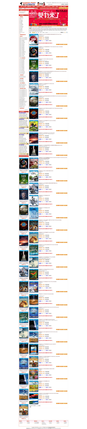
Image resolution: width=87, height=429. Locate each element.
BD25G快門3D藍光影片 (22, 77)
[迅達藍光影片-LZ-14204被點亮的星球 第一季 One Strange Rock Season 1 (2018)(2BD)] (33, 57)
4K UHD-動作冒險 (21, 61)
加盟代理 (58, 423)
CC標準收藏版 (43, 6)
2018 (26, 129)
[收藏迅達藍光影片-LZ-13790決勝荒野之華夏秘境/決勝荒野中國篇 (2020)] (65, 193)
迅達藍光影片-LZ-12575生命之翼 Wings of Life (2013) (46, 269)
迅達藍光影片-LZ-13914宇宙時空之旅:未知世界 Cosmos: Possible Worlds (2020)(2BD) (24, 232)
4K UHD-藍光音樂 (21, 70)
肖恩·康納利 (23, 151)
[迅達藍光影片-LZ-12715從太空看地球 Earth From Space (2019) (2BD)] (33, 255)
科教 (21, 125)
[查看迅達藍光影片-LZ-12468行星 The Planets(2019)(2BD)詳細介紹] (23, 353)
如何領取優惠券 (37, 422)
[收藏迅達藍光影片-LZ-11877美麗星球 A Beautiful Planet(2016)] (65, 329)
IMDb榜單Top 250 (21, 97)
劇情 (19, 120)
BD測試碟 (26, 125)
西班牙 (25, 116)
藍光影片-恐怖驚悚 (21, 45)
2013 (24, 130)
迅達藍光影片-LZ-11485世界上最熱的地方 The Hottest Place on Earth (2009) (23, 417)
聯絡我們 (64, 6)
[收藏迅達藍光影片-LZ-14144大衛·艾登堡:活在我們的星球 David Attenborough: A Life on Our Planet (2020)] (65, 81)
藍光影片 (21, 36)
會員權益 (28, 423)
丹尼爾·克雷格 (25, 147)
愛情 (24, 120)
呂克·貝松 (20, 139)
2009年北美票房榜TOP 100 (23, 96)
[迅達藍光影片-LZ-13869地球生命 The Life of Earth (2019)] (33, 143)
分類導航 (53, 6)
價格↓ (41, 32)
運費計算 (50, 423)
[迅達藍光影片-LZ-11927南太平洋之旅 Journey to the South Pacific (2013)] (33, 317)
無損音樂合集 (22, 108)
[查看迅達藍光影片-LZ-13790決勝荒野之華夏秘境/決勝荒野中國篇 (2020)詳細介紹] (23, 276)
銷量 (36, 32)
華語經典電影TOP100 (22, 103)
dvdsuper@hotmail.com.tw (44, 428)
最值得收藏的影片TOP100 (22, 102)
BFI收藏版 (20, 22)
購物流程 (28, 422)
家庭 (22, 121)
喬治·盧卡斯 (20, 138)
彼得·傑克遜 (24, 138)
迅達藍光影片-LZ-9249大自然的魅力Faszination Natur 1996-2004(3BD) (48, 393)
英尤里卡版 (20, 30)
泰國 (23, 116)
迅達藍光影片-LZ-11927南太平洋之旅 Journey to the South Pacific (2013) (23, 371)
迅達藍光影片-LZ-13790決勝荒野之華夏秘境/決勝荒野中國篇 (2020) (24, 278)
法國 (19, 115)
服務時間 (65, 423)
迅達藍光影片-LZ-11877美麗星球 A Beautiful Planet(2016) (47, 319)
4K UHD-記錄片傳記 (22, 71)
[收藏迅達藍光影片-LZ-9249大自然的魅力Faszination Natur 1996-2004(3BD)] (65, 403)
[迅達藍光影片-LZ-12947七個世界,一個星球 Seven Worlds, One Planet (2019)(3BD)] (33, 230)
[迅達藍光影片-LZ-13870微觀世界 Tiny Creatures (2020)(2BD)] (33, 131)
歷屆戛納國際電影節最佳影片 (23, 101)
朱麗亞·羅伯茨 (21, 148)
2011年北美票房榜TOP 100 (23, 94)
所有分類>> (26, 109)
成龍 (21, 152)
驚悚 (19, 121)
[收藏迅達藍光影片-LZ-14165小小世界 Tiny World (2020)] (65, 69)
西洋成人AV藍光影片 (22, 87)
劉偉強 (22, 142)
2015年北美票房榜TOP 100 (23, 90)
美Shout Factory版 (21, 32)
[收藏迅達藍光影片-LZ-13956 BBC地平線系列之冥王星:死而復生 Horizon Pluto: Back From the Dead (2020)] (65, 106)
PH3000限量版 (21, 26)
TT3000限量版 (21, 24)
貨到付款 (43, 422)
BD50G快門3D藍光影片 (22, 76)
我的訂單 (58, 2)
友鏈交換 (59, 428)
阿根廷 (21, 116)
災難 (25, 121)
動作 (22, 120)
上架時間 (46, 32)
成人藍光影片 (49, 6)
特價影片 (33, 6)
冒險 (24, 121)
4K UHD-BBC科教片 (22, 72)
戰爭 (26, 121)
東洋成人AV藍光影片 (22, 86)
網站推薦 (33, 32)
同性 (19, 125)
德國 (25, 115)
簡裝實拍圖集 (47, 37)
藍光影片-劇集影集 (21, 40)
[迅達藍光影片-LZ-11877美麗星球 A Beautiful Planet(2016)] (33, 330)
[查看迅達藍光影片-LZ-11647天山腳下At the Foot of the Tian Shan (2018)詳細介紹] (23, 399)
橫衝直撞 (41, 8)
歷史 (25, 124)
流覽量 (43, 32)
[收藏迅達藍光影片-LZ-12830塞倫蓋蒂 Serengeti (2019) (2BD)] (65, 242)
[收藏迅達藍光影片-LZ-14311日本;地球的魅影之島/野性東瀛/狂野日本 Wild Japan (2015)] (65, 44)
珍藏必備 (21, 16)
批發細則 (58, 422)
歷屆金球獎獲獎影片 (22, 100)
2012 (26, 130)
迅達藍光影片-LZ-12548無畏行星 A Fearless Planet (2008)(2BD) (47, 281)
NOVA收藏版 (21, 23)
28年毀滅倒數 (54, 8)
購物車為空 (61, 8)
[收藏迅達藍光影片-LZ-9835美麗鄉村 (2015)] (65, 391)
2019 (24, 129)
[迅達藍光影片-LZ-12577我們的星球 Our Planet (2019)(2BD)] (33, 267)
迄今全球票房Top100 (22, 98)
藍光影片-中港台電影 (22, 42)
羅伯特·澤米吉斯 (24, 139)
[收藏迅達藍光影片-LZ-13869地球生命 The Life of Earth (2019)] (65, 143)
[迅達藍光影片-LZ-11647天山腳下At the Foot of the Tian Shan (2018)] (33, 342)
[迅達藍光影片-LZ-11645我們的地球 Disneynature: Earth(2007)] (33, 354)
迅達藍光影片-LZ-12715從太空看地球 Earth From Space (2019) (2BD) (23, 325)
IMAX (24, 125)
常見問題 (60, 6)
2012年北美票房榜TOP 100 (23, 93)
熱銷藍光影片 (29, 6)
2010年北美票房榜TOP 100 (23, 95)
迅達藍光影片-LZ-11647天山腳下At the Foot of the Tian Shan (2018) (23, 402)
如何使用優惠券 (37, 423)
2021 (21, 129)
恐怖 (26, 120)
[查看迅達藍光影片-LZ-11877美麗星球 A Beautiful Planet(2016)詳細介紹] (23, 384)
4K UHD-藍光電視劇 (22, 59)
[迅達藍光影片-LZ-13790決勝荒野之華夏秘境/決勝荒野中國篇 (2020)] (33, 193)
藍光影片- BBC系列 (22, 54)
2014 (23, 130)
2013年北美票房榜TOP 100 (23, 92)
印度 (26, 115)
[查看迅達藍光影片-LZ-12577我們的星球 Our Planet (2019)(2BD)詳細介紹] (23, 338)
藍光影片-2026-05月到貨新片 (23, 39)
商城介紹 (21, 423)
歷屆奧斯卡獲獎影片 (22, 99)
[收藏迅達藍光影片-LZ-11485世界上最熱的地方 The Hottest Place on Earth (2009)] (65, 366)
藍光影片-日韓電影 (21, 41)
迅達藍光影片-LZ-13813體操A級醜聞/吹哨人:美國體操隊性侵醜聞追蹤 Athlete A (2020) (23, 263)
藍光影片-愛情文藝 (21, 43)
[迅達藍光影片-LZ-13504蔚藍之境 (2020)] (33, 218)
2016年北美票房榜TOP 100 (23, 89)
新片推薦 (24, 6)
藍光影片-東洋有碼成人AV (22, 85)
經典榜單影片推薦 (23, 88)
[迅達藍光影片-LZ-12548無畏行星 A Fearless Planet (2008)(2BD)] (33, 292)
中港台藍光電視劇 (21, 81)
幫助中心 (61, 2)
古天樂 (25, 152)
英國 (21, 115)
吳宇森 (20, 142)
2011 (27, 130)
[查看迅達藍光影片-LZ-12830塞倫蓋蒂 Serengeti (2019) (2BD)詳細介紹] (23, 307)
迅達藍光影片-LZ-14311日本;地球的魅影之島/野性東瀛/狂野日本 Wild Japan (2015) (50, 34)
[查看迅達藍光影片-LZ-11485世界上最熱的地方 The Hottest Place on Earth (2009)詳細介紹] (23, 415)
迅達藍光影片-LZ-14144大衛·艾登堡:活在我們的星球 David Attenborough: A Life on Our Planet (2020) (52, 71)
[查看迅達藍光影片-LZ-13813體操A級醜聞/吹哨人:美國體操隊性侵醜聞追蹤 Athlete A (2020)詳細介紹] (23, 261)
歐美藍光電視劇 (21, 79)
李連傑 (23, 152)
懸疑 (21, 121)
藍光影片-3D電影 (21, 55)
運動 (22, 124)
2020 (23, 129)
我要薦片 (57, 6)
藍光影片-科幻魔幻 (21, 46)
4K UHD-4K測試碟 (21, 73)
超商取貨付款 (44, 423)
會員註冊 (48, 2)
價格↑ (38, 32)
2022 (20, 129)
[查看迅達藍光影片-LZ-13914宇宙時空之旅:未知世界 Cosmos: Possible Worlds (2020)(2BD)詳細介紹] (23, 230)
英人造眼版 (20, 28)
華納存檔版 (20, 29)
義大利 (27, 116)
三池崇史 (26, 142)
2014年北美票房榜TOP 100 (23, 91)
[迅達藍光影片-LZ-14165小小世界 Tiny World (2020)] (33, 69)
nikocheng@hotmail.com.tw (34, 428)
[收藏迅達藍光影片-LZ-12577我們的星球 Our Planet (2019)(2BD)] (65, 267)
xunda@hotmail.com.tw (55, 428)
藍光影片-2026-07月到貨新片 (23, 37)
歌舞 (21, 124)
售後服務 (65, 422)
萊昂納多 (20, 151)
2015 (21, 130)
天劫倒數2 (50, 8)
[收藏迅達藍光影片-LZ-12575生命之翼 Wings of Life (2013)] (65, 279)
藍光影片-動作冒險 (21, 44)
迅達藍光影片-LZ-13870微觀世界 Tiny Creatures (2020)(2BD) (47, 120)
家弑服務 (48, 8)
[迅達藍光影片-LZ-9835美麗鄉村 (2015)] (33, 391)
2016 (20, 130)
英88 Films (20, 31)
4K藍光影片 (38, 6)
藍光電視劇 (21, 78)
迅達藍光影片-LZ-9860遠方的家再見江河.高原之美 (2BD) (46, 368)
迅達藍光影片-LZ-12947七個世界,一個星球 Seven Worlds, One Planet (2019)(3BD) (23, 294)
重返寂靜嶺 (44, 8)
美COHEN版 (21, 27)
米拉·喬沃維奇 (25, 148)
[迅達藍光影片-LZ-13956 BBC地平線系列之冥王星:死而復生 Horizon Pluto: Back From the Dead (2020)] (33, 106)
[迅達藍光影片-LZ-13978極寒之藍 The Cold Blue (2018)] (33, 94)
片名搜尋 (26, 111)
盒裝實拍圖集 (47, 51)
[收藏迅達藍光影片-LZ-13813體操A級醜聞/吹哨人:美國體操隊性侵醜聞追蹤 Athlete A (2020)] (65, 155)
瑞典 (19, 116)
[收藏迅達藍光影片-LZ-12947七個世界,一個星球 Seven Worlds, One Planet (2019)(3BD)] (65, 230)
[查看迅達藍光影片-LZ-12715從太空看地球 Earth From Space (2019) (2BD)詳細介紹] (23, 322)
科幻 (25, 120)
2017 (27, 129)
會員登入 (50, 2)
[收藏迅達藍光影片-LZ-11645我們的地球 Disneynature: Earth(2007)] (65, 354)
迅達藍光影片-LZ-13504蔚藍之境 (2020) (44, 207)
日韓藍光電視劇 (21, 80)
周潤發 (20, 152)
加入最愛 (67, 2)
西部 (24, 124)
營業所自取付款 (44, 424)
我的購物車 (54, 2)
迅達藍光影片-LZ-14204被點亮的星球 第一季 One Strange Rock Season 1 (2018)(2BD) (24, 171)
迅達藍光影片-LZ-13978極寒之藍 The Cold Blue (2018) (46, 83)
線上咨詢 (64, 2)
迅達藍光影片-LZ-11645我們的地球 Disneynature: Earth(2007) (47, 344)
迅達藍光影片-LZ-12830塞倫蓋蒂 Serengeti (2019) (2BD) (46, 232)
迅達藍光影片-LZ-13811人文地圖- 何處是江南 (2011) (46, 170)
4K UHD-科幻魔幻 (21, 60)
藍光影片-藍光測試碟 (22, 56)
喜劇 (21, 120)
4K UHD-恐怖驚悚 (21, 62)
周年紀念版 (20, 25)
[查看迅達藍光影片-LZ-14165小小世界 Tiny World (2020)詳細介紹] (23, 184)
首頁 (21, 6)
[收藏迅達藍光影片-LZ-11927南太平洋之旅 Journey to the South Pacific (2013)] (65, 317)
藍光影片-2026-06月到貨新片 (23, 38)
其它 (20, 33)
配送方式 (50, 422)
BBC (22, 125)
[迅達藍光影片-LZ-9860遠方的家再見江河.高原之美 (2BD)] (33, 379)
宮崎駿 (24, 142)
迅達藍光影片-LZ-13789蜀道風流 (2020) (44, 195)
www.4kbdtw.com (40, 427)
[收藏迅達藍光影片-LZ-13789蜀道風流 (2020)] (65, 205)
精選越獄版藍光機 (23, 34)
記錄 (19, 124)
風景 (26, 124)
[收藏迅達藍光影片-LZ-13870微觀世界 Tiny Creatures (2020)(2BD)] (65, 130)
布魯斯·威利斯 (21, 147)
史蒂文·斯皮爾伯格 (21, 135)
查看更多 (25, 15)
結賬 (65, 8)
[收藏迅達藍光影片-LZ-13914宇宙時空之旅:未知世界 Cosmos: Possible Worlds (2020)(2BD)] (65, 118)
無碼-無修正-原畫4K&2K (22, 84)
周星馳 (26, 151)
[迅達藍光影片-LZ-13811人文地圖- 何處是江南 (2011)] (33, 181)
